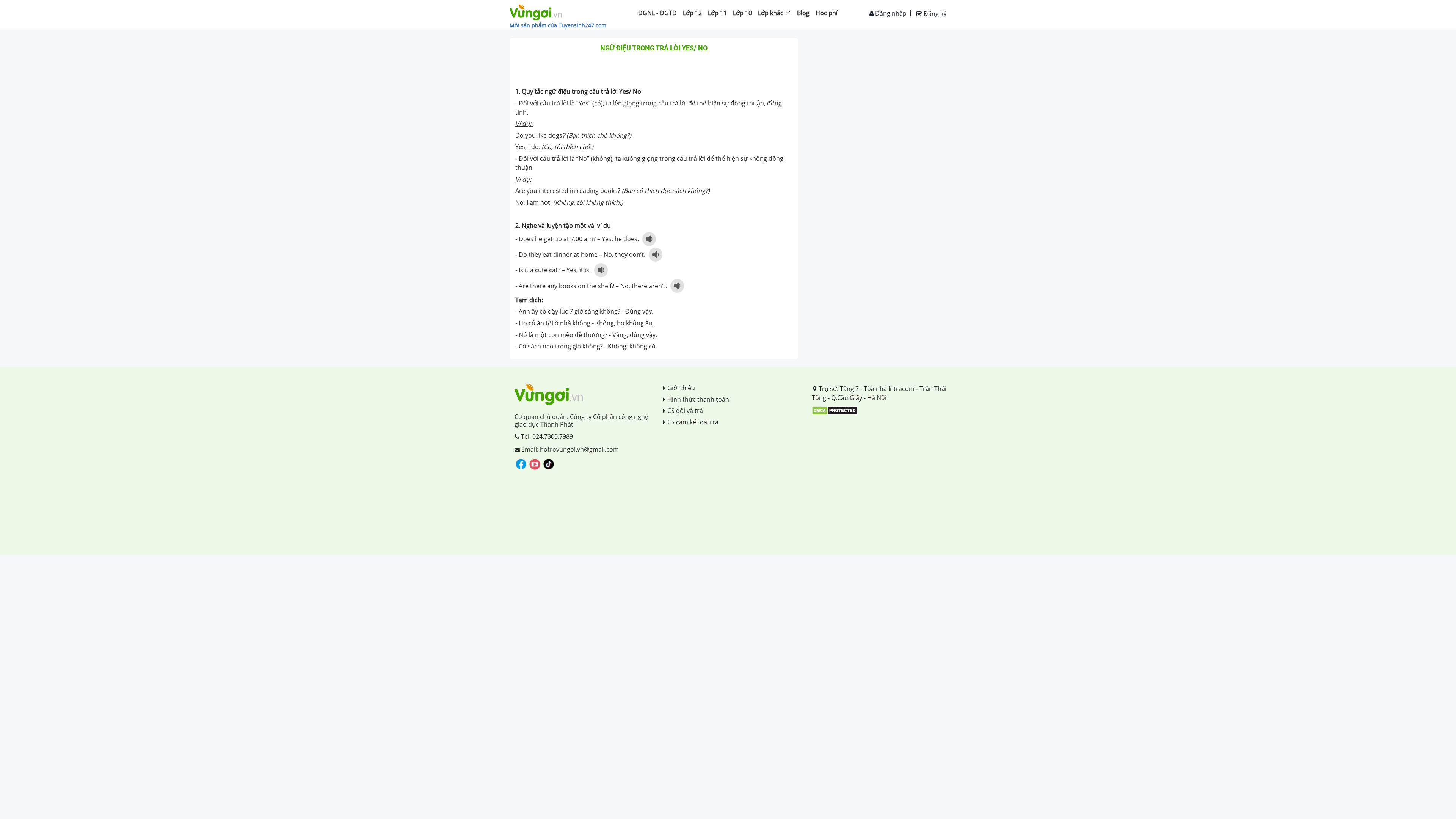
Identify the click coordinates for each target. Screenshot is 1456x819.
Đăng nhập (890, 13)
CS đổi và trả (685, 410)
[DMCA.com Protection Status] (835, 410)
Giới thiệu (681, 388)
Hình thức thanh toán (698, 399)
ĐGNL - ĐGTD (657, 13)
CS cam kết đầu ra (693, 422)
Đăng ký (934, 13)
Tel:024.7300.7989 (546, 436)
